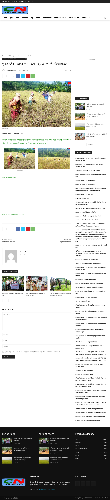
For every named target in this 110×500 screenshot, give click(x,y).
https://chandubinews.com (27, 255)
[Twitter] (103, 1)
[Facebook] (100, 1)
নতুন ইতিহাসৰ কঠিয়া (65, 242)
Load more (91, 144)
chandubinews (11, 70)
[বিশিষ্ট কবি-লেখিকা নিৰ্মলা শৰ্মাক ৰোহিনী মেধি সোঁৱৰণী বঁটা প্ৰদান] (36, 283)
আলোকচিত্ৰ (20, 59)
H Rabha (78, 198)
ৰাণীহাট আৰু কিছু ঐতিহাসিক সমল (89, 259)
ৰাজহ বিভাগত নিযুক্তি (90, 280)
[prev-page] (3, 300)
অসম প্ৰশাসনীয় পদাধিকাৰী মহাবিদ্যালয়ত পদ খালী (94, 208)
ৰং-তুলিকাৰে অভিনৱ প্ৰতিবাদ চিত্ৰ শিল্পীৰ (96, 412)
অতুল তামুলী (78, 370)
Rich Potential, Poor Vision (90, 220)
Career (77, 208)
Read (77, 212)
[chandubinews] (3, 70)
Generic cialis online (82, 202)
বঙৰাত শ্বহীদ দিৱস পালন (8, 242)
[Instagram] (83, 483)
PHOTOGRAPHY (12, 59)
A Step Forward (88, 374)
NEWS (9, 56)
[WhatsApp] (33, 76)
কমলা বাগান (90, 194)
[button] (105, 17)
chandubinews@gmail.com (47, 489)
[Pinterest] (28, 76)
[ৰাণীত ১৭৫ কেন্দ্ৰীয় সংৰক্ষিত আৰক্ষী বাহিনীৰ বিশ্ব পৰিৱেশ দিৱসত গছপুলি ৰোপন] (60, 283)
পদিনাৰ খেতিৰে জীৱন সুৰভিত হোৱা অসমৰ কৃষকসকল (91, 283)
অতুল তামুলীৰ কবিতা (92, 297)
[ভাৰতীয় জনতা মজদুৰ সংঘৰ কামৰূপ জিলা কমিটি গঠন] (13, 283)
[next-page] (7, 300)
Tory (76, 301)
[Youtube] (106, 1)
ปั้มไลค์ (77, 251)
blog (76, 188)
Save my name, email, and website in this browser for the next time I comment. (32, 352)
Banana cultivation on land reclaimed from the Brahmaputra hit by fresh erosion (90, 253)
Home (4, 56)
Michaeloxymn (80, 287)
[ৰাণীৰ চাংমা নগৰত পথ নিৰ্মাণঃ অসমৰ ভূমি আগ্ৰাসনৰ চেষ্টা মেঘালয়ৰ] (80, 116)
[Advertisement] (53, 10)
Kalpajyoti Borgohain (82, 170)
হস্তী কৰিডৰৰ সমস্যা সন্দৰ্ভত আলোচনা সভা (91, 216)
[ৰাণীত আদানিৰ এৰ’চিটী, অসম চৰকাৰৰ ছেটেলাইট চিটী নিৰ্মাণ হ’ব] (80, 126)
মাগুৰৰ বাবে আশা (96, 170)
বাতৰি (25, 59)
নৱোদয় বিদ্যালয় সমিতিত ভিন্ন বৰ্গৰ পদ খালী (91, 263)
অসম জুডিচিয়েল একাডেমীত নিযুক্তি (89, 212)
